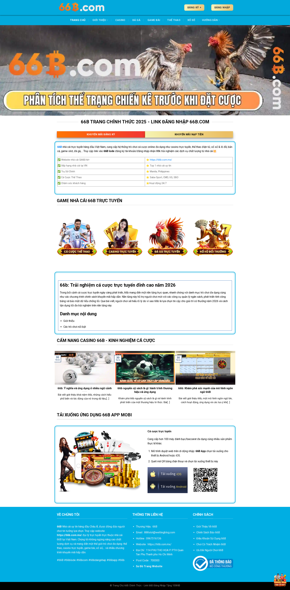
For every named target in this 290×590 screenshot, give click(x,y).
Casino (120, 20)
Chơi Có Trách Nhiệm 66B (211, 544)
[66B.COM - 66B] (82, 7)
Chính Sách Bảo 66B (208, 532)
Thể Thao (173, 20)
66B (61, 560)
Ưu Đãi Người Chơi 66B (209, 550)
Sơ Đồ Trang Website (149, 566)
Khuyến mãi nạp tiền (189, 134)
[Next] (233, 381)
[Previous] (56, 381)
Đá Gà (136, 20)
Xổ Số (191, 20)
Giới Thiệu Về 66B (206, 526)
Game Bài (154, 20)
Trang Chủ (77, 20)
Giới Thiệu (99, 20)
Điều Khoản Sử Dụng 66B (211, 538)
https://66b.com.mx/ (161, 159)
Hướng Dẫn (210, 20)
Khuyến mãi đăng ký (101, 134)
